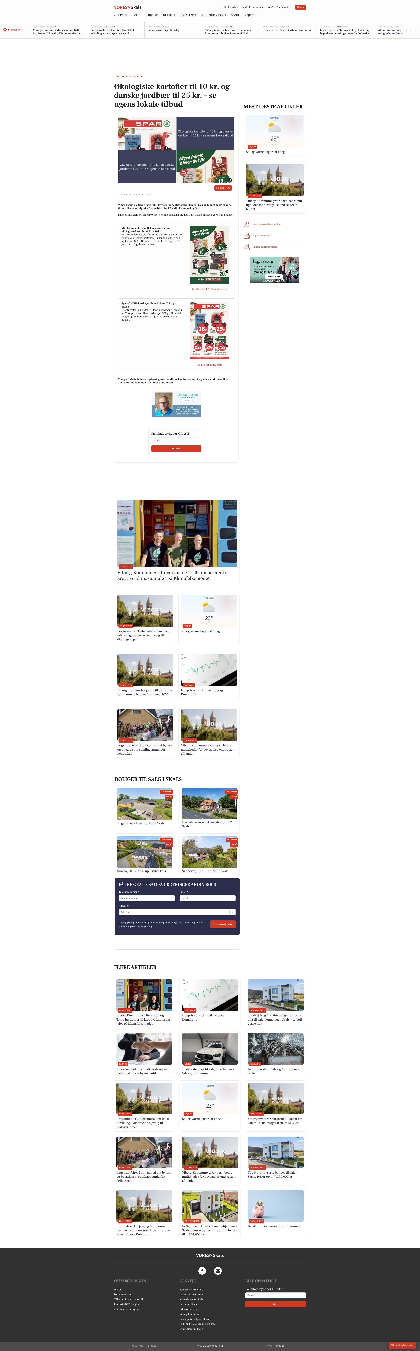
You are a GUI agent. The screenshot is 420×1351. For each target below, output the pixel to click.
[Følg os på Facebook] (202, 1271)
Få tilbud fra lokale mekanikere (198, 1324)
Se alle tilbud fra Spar (209, 364)
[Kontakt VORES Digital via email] (218, 1271)
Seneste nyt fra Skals (191, 1289)
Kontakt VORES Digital (127, 1304)
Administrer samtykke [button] (126, 1309)
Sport (235, 15)
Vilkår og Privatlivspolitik (128, 1299)
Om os (117, 1289)
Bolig (136, 15)
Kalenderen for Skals (191, 1299)
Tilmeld (300, 7)
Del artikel (221, 187)
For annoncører (123, 1294)
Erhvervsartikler (189, 1309)
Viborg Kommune (190, 1314)
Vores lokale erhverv (191, 1294)
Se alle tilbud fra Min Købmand (210, 289)
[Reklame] (176, 404)
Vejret (249, 15)
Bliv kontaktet (223, 924)
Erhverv (152, 15)
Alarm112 (120, 15)
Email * (184, 892)
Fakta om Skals (188, 1304)
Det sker (169, 15)
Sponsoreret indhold (191, 1329)
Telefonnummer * (129, 892)
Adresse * (124, 905)
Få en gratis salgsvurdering (195, 1319)
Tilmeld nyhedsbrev (402, 1345)
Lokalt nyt (188, 15)
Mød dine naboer (213, 15)
